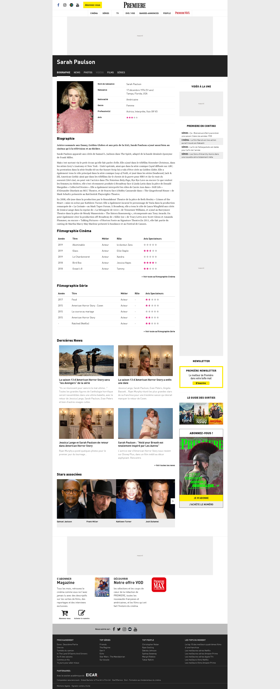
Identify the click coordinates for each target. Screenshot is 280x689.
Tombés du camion (65, 650)
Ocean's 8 (77, 268)
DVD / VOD (130, 13)
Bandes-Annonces (149, 13)
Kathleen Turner (123, 521)
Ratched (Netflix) (80, 323)
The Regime (105, 647)
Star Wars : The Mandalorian (112, 656)
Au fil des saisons (64, 656)
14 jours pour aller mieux (68, 662)
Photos (88, 72)
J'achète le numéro (201, 504)
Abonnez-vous (92, 4)
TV (117, 13)
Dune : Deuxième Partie (67, 644)
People (167, 13)
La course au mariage (83, 311)
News (77, 72)
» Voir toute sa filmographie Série (159, 331)
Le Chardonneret (81, 256)
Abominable (78, 244)
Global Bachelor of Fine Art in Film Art (96, 680)
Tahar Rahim (148, 659)
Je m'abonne (201, 498)
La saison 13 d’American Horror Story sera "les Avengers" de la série (84, 381)
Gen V (102, 650)
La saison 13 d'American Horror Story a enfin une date (145, 381)
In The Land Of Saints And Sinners (72, 653)
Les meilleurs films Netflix (197, 659)
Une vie (60, 647)
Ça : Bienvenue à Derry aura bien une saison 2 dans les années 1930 (200, 134)
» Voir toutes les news (164, 465)
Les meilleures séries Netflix (198, 650)
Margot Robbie (148, 656)
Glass (75, 250)
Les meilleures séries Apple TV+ (199, 656)
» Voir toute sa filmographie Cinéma (158, 276)
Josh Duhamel (152, 521)
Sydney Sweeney (149, 653)
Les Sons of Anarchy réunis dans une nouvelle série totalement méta (200, 155)
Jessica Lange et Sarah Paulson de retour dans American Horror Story (83, 444)
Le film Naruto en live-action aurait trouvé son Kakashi (199, 141)
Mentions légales (63, 686)
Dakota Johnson (149, 650)
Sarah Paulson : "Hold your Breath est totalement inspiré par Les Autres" (140, 444)
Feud (74, 299)
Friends (103, 644)
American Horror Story (83, 317)
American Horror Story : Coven (87, 305)
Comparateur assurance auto (68, 680)
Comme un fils (63, 659)
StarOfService (117, 680)
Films (110, 72)
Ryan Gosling (148, 647)
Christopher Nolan (150, 644)
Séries (106, 13)
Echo (102, 653)
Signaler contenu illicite (81, 686)
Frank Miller (92, 521)
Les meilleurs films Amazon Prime (200, 662)
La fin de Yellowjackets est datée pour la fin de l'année (200, 148)
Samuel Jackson (64, 521)
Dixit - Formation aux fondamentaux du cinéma (142, 680)
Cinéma (94, 13)
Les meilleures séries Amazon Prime (201, 653)
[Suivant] (173, 501)
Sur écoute (104, 659)
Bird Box (77, 262)
